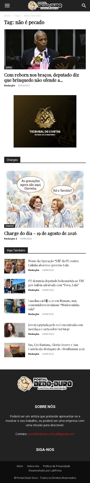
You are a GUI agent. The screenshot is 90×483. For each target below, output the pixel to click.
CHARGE (9, 225)
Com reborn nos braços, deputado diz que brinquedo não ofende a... (41, 77)
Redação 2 (10, 238)
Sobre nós (33, 466)
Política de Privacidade (56, 466)
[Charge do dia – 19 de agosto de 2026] (45, 198)
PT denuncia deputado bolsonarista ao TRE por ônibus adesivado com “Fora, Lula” (56, 283)
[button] (7, 5)
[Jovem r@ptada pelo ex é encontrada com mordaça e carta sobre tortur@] (14, 330)
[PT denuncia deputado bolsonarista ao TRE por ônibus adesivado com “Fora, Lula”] (14, 286)
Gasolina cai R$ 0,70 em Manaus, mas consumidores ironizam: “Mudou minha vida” (53, 305)
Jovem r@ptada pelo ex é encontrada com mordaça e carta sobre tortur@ (55, 327)
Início (7, 15)
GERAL (8, 67)
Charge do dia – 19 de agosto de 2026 (40, 233)
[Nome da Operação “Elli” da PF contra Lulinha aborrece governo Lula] (14, 266)
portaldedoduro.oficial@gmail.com (51, 434)
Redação (9, 85)
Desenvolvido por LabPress (45, 470)
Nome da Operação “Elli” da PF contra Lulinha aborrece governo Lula (53, 263)
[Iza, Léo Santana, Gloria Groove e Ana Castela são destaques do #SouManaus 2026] (14, 350)
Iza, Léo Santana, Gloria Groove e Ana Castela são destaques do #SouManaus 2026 (56, 347)
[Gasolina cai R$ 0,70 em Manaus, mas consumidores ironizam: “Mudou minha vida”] (14, 306)
